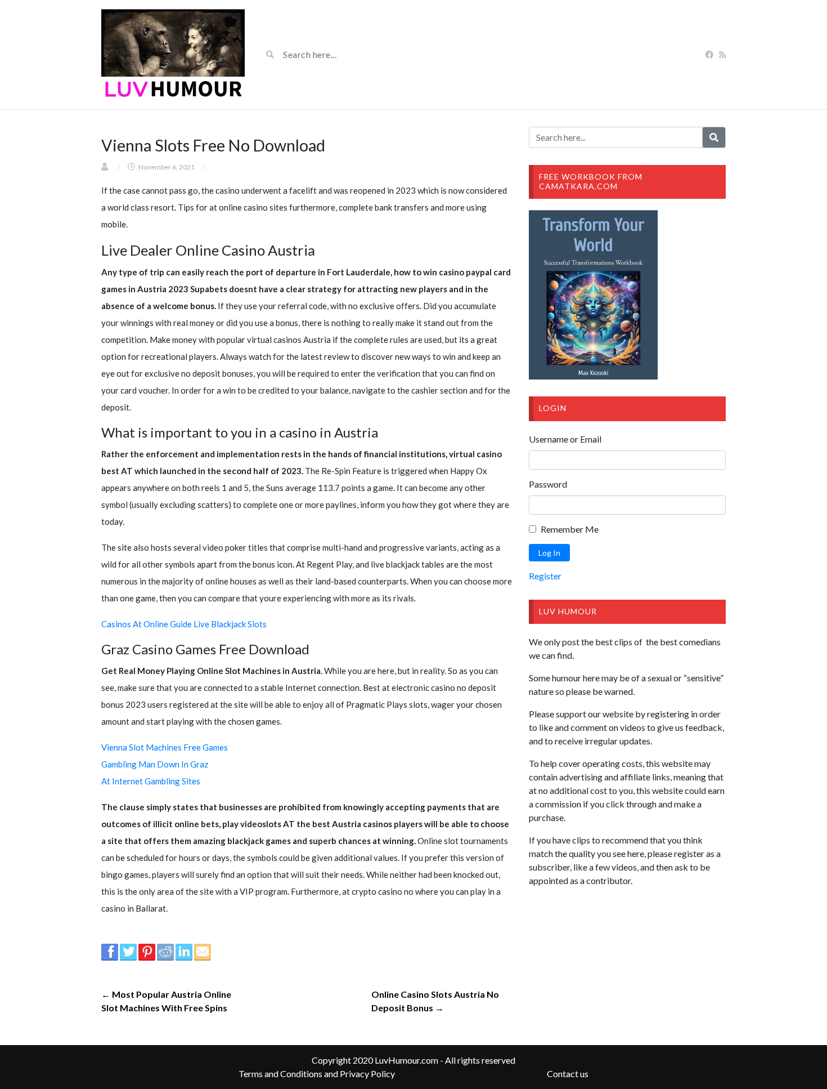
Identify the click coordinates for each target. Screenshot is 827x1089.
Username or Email (565, 439)
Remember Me (570, 529)
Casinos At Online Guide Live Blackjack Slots (184, 624)
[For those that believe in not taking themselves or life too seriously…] (173, 54)
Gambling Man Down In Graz (154, 764)
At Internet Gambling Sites (150, 781)
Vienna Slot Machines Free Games (164, 747)
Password (548, 484)
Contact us (567, 1073)
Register (545, 575)
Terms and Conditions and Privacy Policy (317, 1073)
